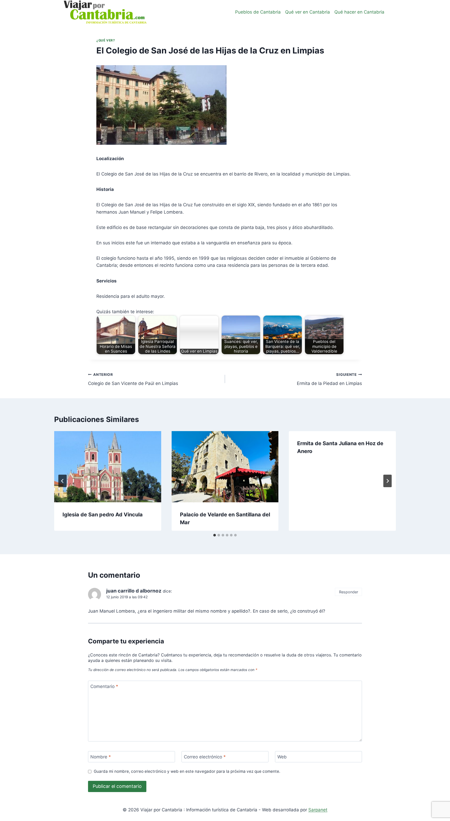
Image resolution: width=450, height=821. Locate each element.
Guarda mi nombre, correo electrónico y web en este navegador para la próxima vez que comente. (187, 771)
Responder (348, 592)
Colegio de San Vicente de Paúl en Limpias (133, 379)
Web (282, 756)
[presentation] (107, 467)
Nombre (100, 756)
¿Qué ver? (105, 40)
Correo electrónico (205, 756)
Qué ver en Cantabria (307, 12)
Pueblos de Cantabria (258, 12)
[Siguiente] (387, 481)
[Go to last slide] (62, 481)
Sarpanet (317, 809)
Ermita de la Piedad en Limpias (329, 379)
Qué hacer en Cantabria (359, 12)
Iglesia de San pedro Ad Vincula (103, 514)
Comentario (104, 686)
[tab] (214, 535)
